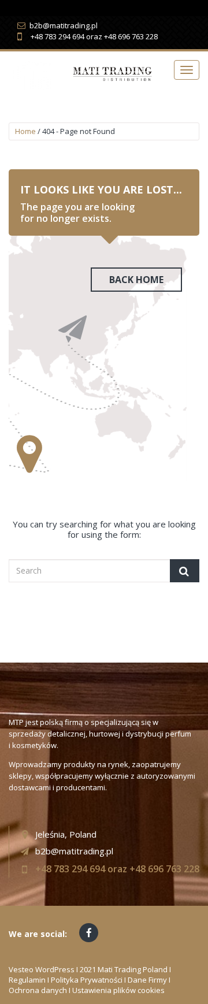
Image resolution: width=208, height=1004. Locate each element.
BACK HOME (136, 279)
